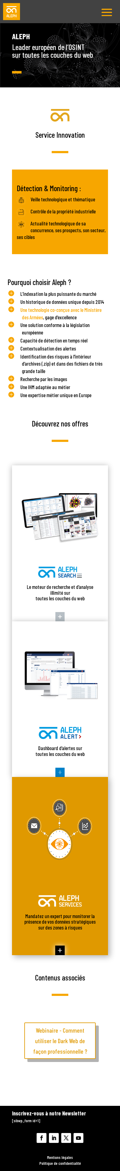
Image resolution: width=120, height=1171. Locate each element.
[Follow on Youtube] (78, 1138)
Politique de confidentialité (60, 1163)
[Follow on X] (66, 1138)
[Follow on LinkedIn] (54, 1138)
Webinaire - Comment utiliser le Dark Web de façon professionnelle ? (60, 1040)
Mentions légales (60, 1157)
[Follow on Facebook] (41, 1138)
